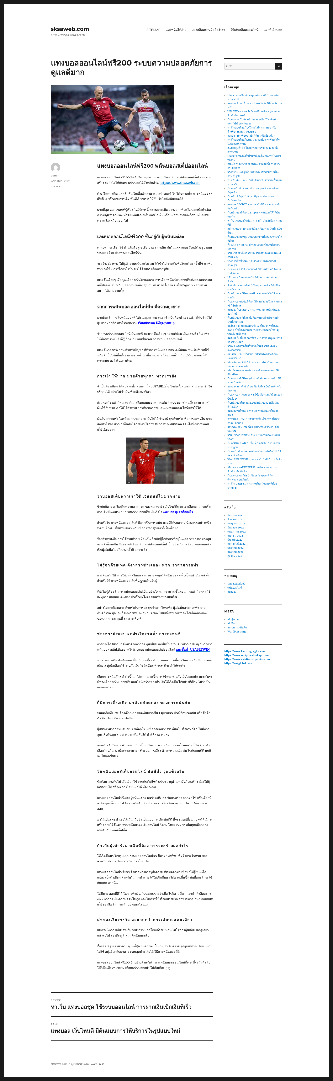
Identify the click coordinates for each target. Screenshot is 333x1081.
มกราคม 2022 (235, 547)
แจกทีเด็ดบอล (273, 30)
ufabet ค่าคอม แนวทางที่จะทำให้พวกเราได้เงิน (252, 326)
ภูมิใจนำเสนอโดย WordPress (87, 1064)
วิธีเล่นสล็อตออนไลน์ (244, 30)
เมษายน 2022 (235, 535)
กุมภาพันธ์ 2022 (236, 543)
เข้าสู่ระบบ (233, 619)
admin (55, 175)
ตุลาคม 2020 (234, 556)
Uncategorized (236, 583)
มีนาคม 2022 (234, 539)
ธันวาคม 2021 (235, 552)
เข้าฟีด (231, 623)
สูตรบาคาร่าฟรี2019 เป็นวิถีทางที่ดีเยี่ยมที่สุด (251, 135)
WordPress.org (236, 631)
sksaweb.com (70, 29)
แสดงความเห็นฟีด (237, 627)
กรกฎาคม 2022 (236, 523)
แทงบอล (55, 186)
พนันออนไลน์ (234, 587)
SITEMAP (153, 30)
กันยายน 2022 (235, 515)
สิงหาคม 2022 (235, 519)
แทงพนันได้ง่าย (176, 30)
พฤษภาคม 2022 (236, 531)
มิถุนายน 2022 (235, 527)
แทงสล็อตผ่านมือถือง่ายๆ (208, 30)
